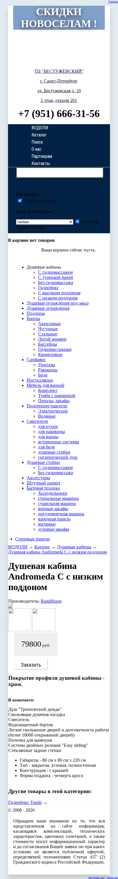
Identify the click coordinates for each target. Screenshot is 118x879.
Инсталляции (40, 380)
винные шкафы (53, 508)
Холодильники (52, 493)
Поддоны (36, 313)
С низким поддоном (58, 297)
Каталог (42, 546)
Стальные (47, 333)
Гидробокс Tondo (25, 802)
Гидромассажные (55, 349)
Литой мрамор (52, 339)
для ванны (48, 436)
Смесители (37, 421)
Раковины (48, 369)
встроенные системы (58, 441)
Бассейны (47, 344)
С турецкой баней (55, 277)
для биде (46, 446)
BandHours (51, 601)
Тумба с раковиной (56, 395)
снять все (112, 877)
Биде (43, 375)
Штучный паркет (43, 482)
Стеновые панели (32, 538)
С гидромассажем (55, 272)
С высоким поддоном (59, 292)
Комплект (47, 390)
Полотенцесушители (47, 405)
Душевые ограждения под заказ (57, 303)
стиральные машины (58, 498)
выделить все (96, 877)
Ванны (33, 318)
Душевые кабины (74, 546)
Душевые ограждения (48, 308)
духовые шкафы (53, 529)
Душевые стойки (43, 462)
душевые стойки (54, 452)
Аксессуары (38, 477)
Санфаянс (36, 359)
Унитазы (46, 364)
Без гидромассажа (55, 282)
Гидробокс (48, 287)
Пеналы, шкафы (54, 400)
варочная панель (54, 518)
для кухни (48, 426)
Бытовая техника (43, 488)
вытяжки (47, 524)
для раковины (51, 431)
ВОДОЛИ (17, 546)
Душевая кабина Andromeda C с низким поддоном (57, 552)
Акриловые (49, 323)
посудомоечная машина (61, 513)
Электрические (53, 411)
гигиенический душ (57, 457)
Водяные (47, 416)
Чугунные (48, 328)
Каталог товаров (39, 200)
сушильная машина (57, 503)
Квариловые (50, 354)
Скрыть (113, 1)
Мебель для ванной (45, 385)
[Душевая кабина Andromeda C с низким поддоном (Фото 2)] (43, 629)
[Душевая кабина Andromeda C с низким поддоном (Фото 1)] (19, 629)
